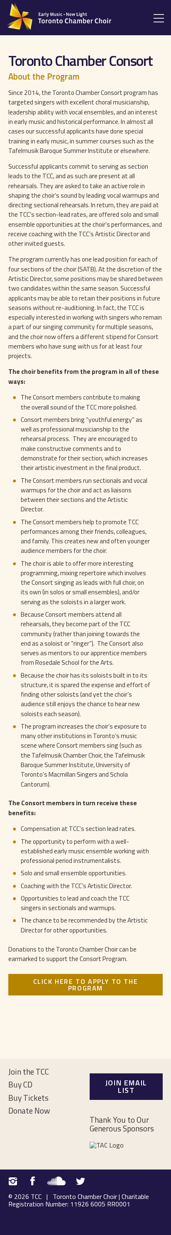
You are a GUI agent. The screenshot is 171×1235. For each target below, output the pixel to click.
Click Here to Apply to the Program (85, 984)
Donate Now (29, 1110)
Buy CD (20, 1084)
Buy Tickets (28, 1098)
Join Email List (126, 1086)
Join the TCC (28, 1071)
